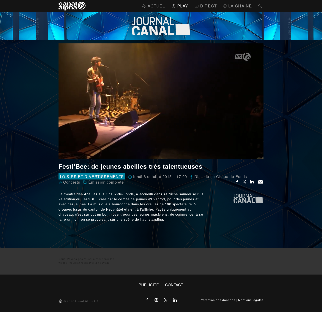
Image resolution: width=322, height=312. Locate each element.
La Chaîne (240, 6)
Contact (174, 284)
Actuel (156, 6)
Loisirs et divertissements (92, 176)
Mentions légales (250, 300)
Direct (208, 6)
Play (182, 6)
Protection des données (217, 300)
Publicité (149, 284)
